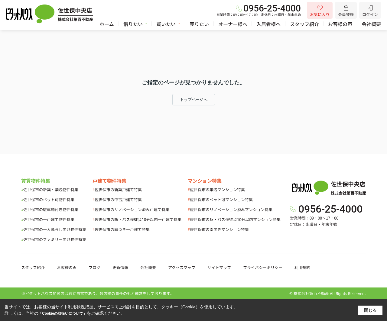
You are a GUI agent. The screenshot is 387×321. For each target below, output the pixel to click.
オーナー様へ (232, 23)
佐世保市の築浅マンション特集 (216, 189)
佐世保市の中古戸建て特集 (117, 199)
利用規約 (302, 267)
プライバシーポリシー (262, 267)
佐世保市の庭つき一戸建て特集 (121, 229)
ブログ (94, 267)
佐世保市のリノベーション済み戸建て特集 (131, 209)
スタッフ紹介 (304, 23)
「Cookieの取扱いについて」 (62, 313)
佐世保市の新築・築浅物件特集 (49, 189)
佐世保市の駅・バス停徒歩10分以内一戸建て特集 (137, 219)
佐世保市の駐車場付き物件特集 (49, 209)
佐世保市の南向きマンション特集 (218, 229)
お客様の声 (340, 23)
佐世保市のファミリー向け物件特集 (53, 239)
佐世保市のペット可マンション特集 (220, 199)
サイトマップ (219, 267)
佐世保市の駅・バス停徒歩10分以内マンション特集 (234, 219)
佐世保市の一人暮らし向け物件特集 (53, 229)
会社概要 (371, 23)
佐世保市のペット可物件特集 (47, 199)
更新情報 (120, 267)
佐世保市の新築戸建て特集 (117, 189)
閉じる (370, 310)
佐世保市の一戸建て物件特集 (47, 219)
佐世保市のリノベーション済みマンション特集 (230, 209)
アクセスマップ (181, 267)
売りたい (199, 23)
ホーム (106, 23)
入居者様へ (268, 23)
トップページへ (193, 99)
